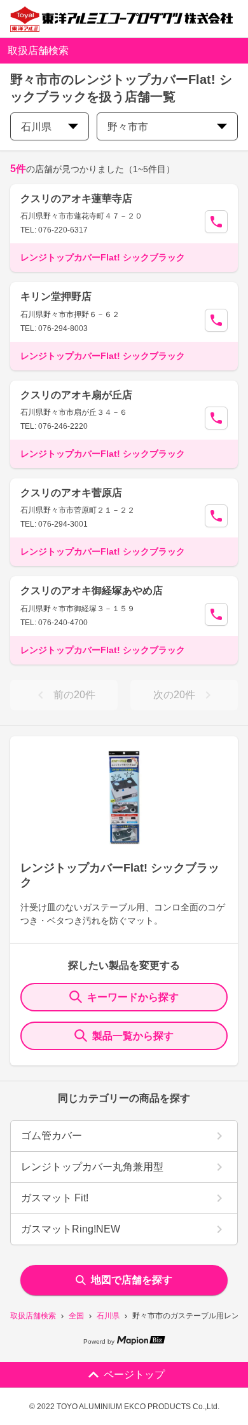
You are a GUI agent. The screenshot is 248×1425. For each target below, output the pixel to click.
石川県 (108, 1315)
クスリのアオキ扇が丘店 (76, 394)
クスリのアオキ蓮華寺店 (76, 198)
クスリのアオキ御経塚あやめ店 (91, 590)
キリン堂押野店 (56, 296)
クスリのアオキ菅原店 (71, 492)
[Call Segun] (216, 221)
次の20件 (174, 694)
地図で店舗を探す (131, 1279)
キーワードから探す (133, 997)
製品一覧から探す (133, 1035)
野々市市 (127, 126)
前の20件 (74, 694)
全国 (76, 1315)
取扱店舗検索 (33, 1315)
